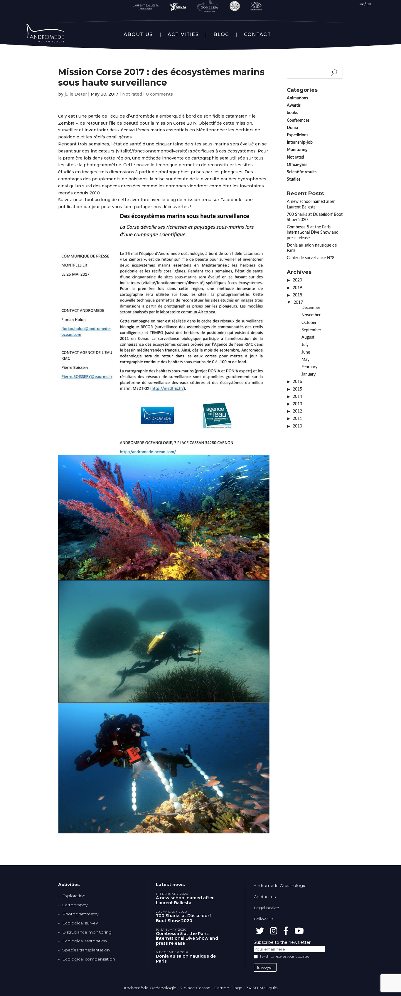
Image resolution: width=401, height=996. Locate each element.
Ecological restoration (84, 941)
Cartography (74, 904)
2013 (297, 404)
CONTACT (257, 35)
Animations (297, 98)
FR (362, 4)
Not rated (132, 94)
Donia (292, 128)
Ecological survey (80, 923)
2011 (297, 419)
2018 (297, 295)
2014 (297, 397)
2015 (297, 389)
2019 (297, 288)
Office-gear (297, 165)
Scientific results (301, 172)
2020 (297, 280)
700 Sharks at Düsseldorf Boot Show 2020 (183, 918)
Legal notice (266, 907)
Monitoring (297, 150)
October (308, 323)
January (308, 374)
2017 (298, 303)
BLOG (221, 35)
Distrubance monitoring (87, 932)
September (311, 330)
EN (369, 4)
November (311, 315)
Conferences (298, 120)
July (305, 345)
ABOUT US (138, 35)
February (309, 367)
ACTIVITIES (183, 35)
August (307, 337)
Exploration (73, 895)
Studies (293, 179)
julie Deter (76, 94)
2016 (297, 382)
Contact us (265, 896)
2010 (297, 426)
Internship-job (300, 142)
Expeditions (297, 135)
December (310, 308)
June (305, 352)
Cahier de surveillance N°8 (310, 258)
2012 (297, 411)
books (292, 113)
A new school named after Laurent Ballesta (185, 900)
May (305, 360)
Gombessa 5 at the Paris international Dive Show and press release (312, 232)
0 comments (159, 94)
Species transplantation (86, 950)
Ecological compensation (88, 959)
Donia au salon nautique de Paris (186, 959)
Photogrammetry (80, 914)
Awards (294, 105)
